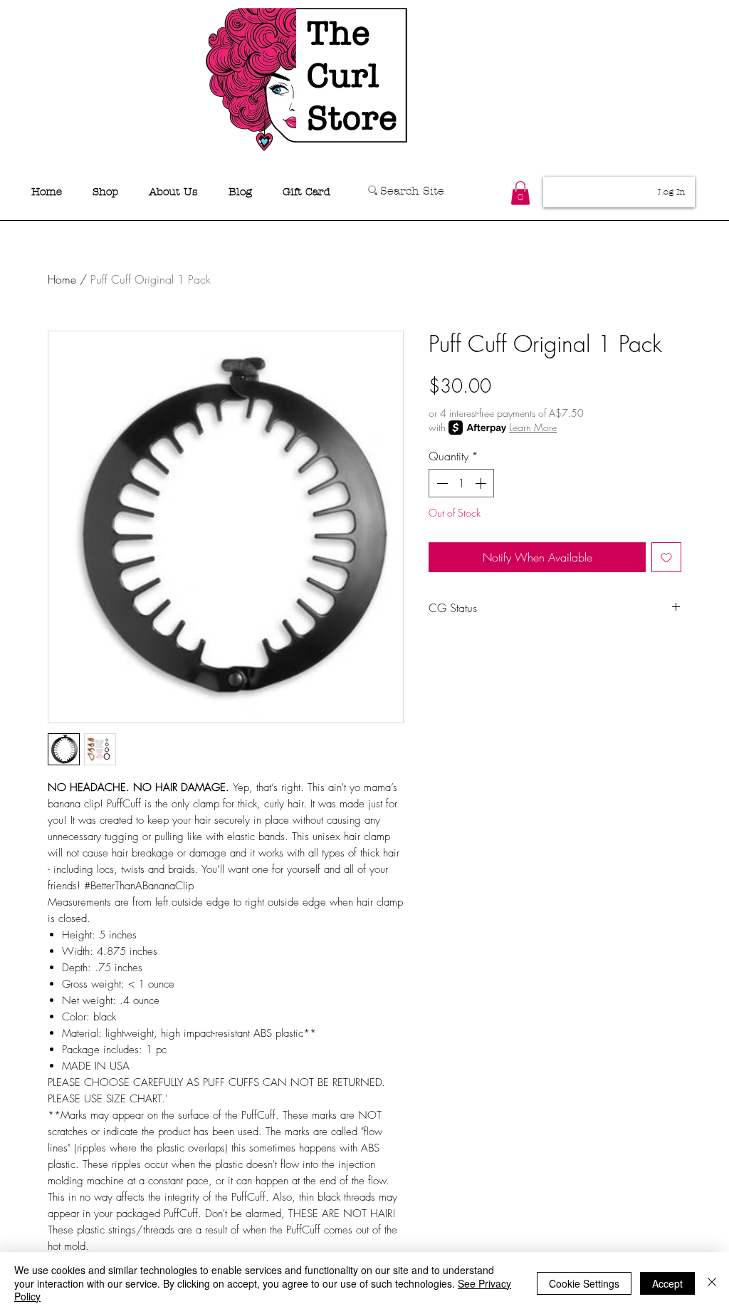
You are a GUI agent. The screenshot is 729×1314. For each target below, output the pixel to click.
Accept (667, 1283)
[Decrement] (441, 483)
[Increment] (482, 483)
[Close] (711, 1283)
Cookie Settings (584, 1283)
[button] (520, 193)
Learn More (533, 427)
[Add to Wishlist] (666, 557)
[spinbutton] (461, 483)
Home (62, 279)
